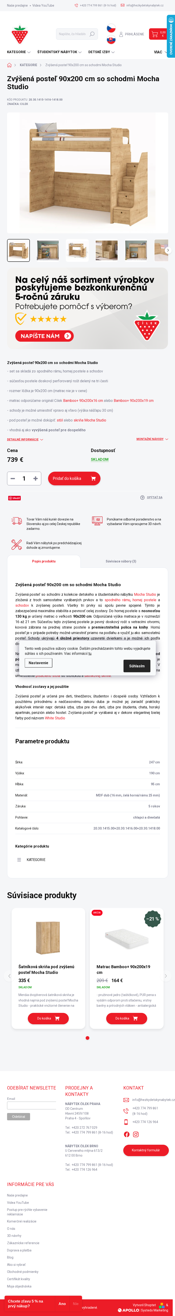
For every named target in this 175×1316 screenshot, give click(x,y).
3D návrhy (14, 1236)
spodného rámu (117, 600)
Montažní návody (150, 439)
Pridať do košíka (67, 478)
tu (89, 653)
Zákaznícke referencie (23, 1243)
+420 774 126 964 (145, 1122)
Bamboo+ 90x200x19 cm (134, 400)
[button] (87, 1038)
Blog (10, 1257)
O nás (11, 1228)
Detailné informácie (23, 439)
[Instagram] (135, 1133)
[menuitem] (19, 52)
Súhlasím (137, 666)
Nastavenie (38, 663)
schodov (22, 605)
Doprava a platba (19, 1250)
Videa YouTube (43, 5)
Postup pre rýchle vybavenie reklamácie (27, 1212)
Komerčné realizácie (21, 1221)
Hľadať (92, 34)
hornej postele (144, 600)
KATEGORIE (36, 860)
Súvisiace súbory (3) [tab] (121, 561)
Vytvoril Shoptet (144, 1305)
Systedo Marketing (154, 1310)
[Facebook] (126, 1133)
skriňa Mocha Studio (89, 420)
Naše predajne (17, 5)
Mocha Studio (145, 594)
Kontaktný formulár (146, 1150)
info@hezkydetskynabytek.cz (153, 1100)
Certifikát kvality (18, 1279)
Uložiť (16, 498)
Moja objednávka (19, 1286)
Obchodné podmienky (23, 1272)
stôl (60, 420)
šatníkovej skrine (97, 676)
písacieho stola (48, 676)
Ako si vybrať (16, 1265)
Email (11, 1098)
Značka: (17, 104)
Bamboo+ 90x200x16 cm (83, 400)
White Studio (55, 718)
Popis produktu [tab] (44, 561)
